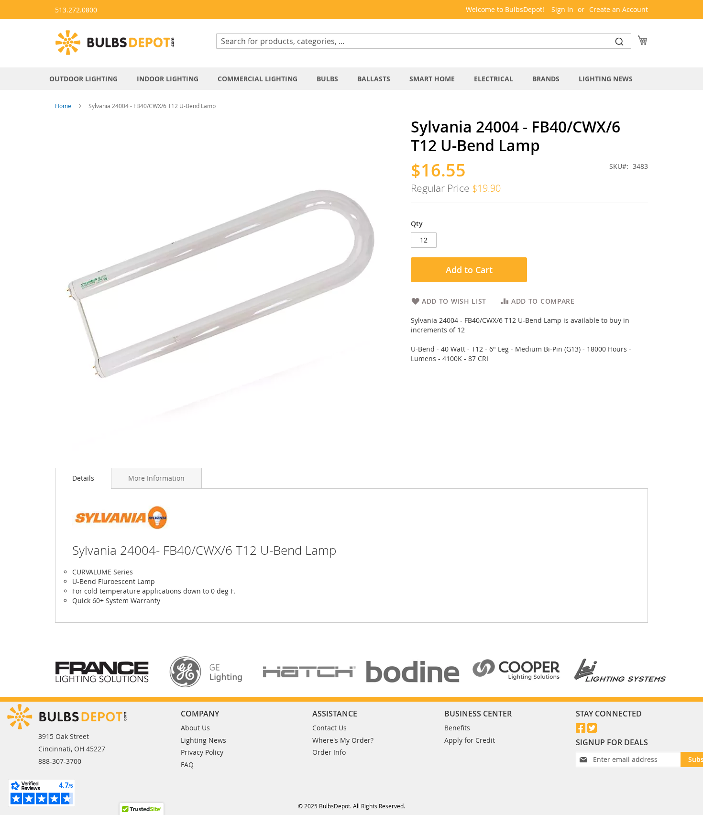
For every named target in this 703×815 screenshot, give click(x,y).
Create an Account (618, 9)
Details (83, 478)
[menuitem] (88, 78)
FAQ (187, 764)
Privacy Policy (202, 752)
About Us (195, 727)
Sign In (562, 9)
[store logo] (115, 42)
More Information (156, 478)
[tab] (351, 78)
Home (63, 106)
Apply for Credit (469, 740)
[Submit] (619, 41)
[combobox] (423, 41)
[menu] (351, 78)
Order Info (329, 752)
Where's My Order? (342, 740)
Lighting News (203, 740)
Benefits (457, 727)
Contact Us (329, 727)
